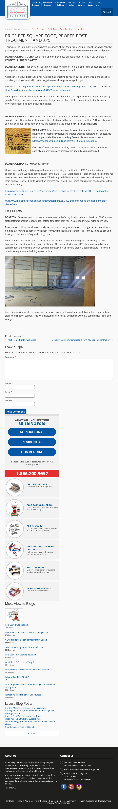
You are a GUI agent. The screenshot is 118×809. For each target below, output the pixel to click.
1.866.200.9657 (32, 474)
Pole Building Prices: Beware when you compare (27, 669)
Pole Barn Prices (57, 801)
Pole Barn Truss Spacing (16, 624)
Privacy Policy (53, 803)
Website (9, 400)
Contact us (10, 801)
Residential (32, 442)
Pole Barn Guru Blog (39, 505)
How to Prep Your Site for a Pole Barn (23, 716)
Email (8, 392)
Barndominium (21, 29)
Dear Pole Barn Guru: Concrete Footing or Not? (27, 632)
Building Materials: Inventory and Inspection (25, 708)
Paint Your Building (39, 588)
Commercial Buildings (60, 3)
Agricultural (32, 432)
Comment (10, 357)
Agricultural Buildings (48, 3)
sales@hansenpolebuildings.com (84, 769)
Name (9, 383)
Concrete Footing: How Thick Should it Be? (25, 647)
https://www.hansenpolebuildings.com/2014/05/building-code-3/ (64, 141)
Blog (20, 801)
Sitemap (66, 803)
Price (37, 484)
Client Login (98, 3)
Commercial (32, 452)
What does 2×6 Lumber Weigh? (19, 662)
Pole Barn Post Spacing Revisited (20, 654)
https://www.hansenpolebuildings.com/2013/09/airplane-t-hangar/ (61, 86)
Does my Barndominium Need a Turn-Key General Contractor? (82, 339)
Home (8, 29)
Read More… (10, 787)
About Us (29, 801)
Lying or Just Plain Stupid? (17, 677)
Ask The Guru (34, 525)
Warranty (71, 801)
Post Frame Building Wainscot (20, 339)
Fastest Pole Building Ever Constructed (23, 694)
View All (32, 733)
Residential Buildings (36, 3)
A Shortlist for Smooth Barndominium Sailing (26, 639)
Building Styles (71, 3)
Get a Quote (90, 3)
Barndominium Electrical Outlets (20, 727)
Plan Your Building (81, 3)
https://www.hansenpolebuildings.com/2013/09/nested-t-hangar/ (37, 90)
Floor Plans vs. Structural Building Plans (23, 718)
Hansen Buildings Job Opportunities (94, 801)
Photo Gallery (35, 567)
